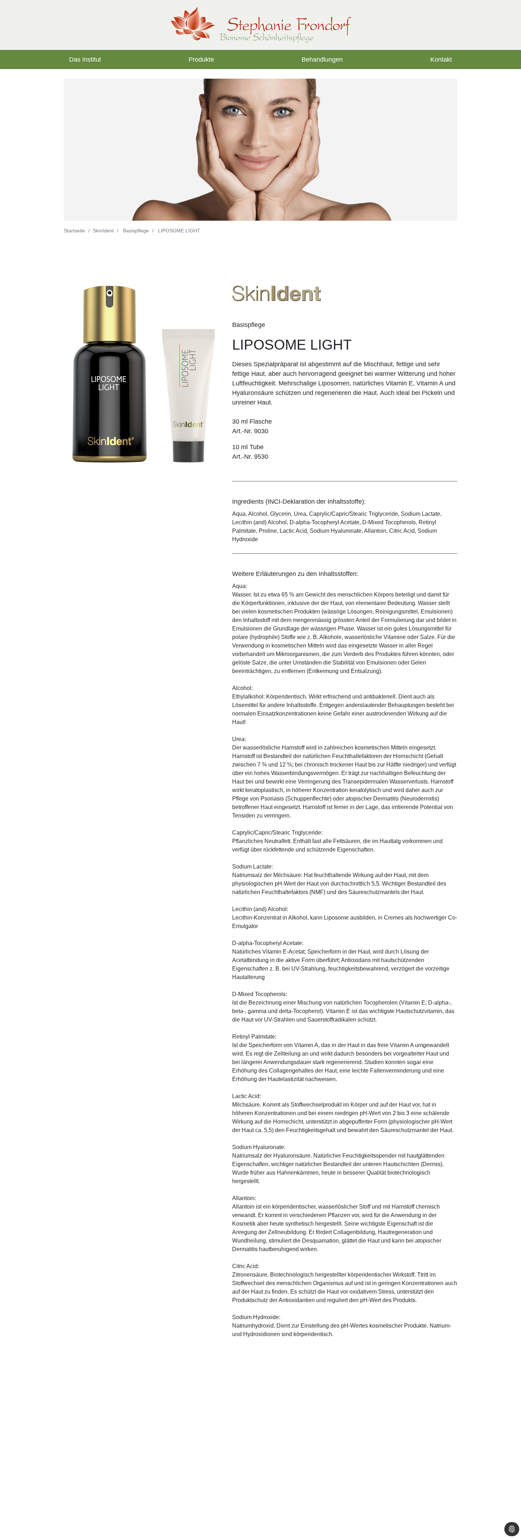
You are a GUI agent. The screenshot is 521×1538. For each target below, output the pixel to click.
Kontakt (441, 59)
